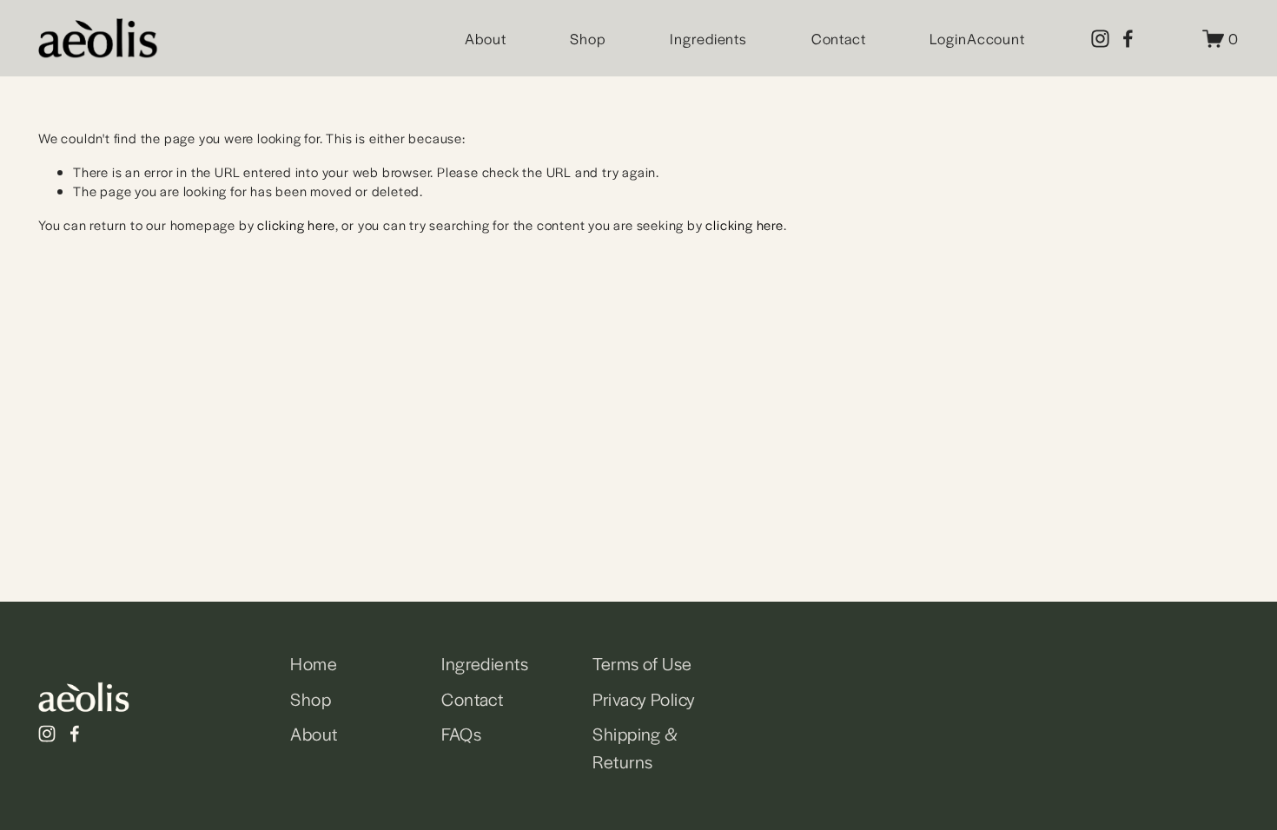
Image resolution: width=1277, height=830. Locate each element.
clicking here (295, 224)
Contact (838, 38)
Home (313, 663)
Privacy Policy (643, 699)
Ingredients (708, 38)
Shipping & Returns (635, 747)
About (485, 38)
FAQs (461, 733)
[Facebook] (1128, 38)
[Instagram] (1100, 38)
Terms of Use (641, 663)
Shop (588, 38)
